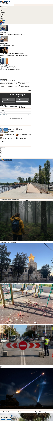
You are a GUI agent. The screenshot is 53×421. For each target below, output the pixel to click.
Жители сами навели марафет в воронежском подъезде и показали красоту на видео (39, 412)
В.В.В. (1, 8)
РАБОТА (4, 20)
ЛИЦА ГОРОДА (2, 11)
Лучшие (4, 114)
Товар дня (1, 57)
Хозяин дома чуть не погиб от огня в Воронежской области (6, 412)
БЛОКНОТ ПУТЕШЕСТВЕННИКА (4, 7)
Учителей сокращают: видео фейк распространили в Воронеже (29, 411)
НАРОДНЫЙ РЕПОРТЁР (3, 12)
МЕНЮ (1, 6)
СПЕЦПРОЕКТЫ (2, 16)
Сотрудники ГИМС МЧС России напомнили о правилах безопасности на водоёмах (44, 411)
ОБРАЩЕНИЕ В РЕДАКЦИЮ (3, 13)
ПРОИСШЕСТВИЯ (2, 15)
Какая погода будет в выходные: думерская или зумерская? (7, 45)
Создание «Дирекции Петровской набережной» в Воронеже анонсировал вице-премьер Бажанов (9, 199)
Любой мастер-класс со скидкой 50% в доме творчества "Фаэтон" (8, 66)
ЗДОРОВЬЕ (1, 9)
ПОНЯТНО (5, 419)
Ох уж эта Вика (2, 35)
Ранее (6, 114)
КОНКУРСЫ (1, 10)
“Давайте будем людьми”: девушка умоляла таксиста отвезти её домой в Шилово (14, 411)
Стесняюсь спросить (2, 46)
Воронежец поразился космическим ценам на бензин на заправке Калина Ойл (9, 33)
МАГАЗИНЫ (3, 23)
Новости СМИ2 (1, 141)
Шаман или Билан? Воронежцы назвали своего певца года (7, 44)
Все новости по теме (2, 32)
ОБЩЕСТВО (1, 14)
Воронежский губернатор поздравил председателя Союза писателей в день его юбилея (21, 412)
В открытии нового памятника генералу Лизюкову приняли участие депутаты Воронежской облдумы (24, 324)
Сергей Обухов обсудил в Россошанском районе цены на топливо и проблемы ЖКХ (26, 283)
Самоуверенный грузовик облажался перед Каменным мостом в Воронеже (9, 106)
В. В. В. (1, 68)
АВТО (4, 22)
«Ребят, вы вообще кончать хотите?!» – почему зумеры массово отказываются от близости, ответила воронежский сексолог (14, 55)
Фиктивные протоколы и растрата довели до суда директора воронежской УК (8, 242)
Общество (1, 79)
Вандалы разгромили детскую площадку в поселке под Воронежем (7, 324)
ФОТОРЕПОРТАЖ (2, 17)
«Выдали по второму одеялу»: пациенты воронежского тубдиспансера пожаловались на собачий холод (12, 34)
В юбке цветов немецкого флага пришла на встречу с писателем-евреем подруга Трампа (10, 107)
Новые (1, 114)
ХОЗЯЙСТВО (1, 18)
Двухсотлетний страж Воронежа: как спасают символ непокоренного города (8, 283)
